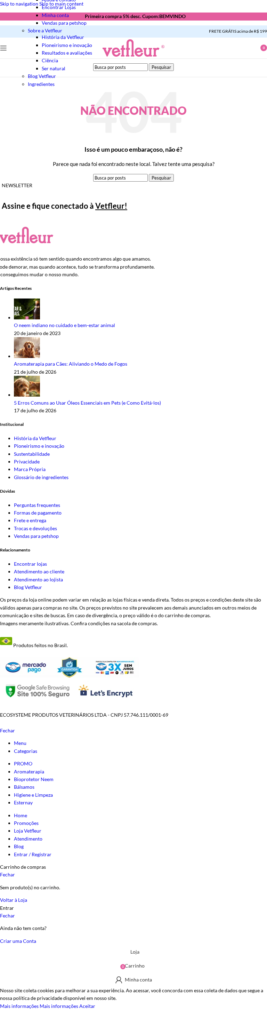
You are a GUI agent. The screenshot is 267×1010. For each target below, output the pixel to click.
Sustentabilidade (32, 454)
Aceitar (87, 1006)
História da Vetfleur (63, 37)
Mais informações (39, 1006)
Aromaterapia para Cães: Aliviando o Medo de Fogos (70, 364)
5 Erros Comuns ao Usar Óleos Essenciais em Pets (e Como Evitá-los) (87, 403)
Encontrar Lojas (59, 7)
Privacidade (27, 461)
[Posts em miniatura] (27, 317)
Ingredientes (41, 84)
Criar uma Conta (18, 941)
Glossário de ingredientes (41, 477)
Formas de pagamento (38, 513)
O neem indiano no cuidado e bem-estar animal (64, 325)
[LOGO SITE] (134, 56)
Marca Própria (30, 469)
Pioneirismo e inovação (39, 446)
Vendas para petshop (64, 23)
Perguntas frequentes (37, 505)
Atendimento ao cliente (39, 571)
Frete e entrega (30, 520)
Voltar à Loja (13, 900)
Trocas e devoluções (35, 528)
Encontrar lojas (30, 564)
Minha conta (55, 15)
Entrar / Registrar (32, 854)
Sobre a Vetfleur (45, 30)
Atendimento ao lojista (38, 579)
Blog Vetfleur (28, 587)
